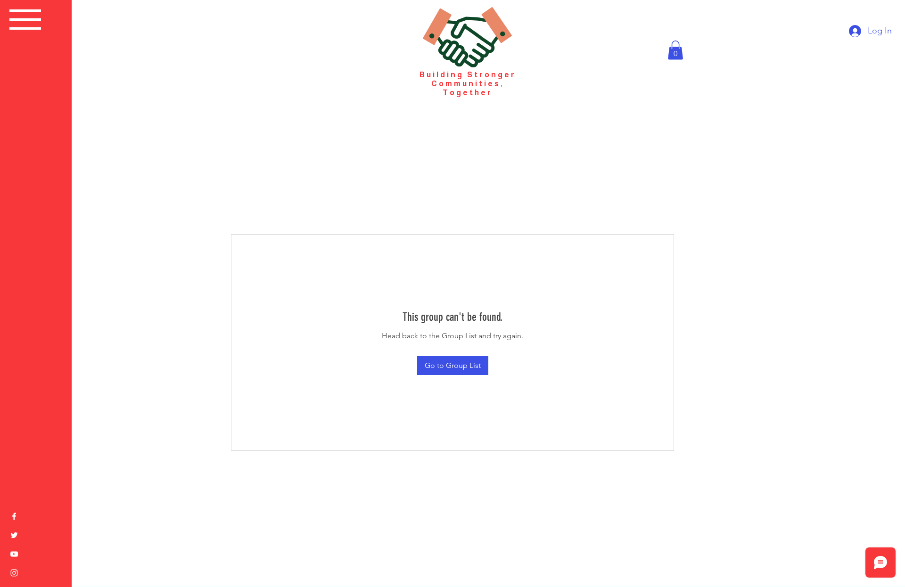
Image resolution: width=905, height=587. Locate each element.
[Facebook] (14, 516)
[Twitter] (14, 535)
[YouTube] (14, 554)
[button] (25, 19)
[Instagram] (14, 573)
